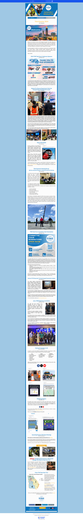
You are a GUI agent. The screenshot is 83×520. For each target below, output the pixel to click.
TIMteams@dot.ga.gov (45, 442)
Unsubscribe (35, 515)
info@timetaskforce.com (40, 323)
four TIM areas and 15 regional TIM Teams (49, 483)
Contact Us (42, 507)
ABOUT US (32, 17)
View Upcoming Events (41, 445)
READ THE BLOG (50, 17)
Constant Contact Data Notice (45, 515)
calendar (51, 437)
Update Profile (39, 515)
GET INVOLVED (41, 17)
